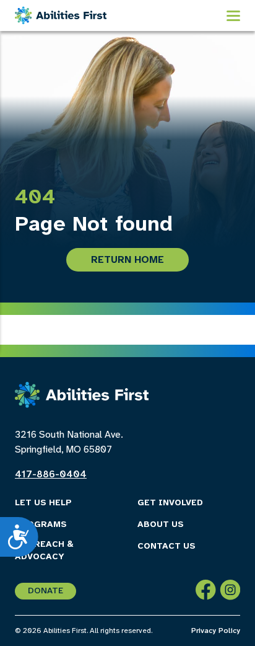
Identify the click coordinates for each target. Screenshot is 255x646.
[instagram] (230, 592)
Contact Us (166, 546)
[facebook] (206, 592)
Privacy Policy (215, 631)
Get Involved (170, 503)
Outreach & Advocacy (44, 551)
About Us (160, 524)
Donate (45, 591)
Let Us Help (43, 503)
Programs (41, 524)
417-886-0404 (51, 474)
